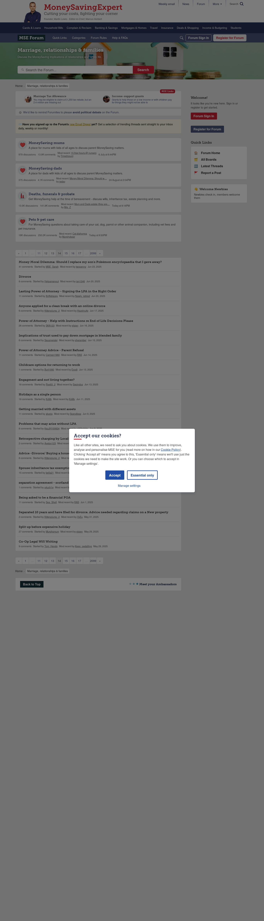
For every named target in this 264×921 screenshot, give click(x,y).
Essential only (142, 475)
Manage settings (129, 485)
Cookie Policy (170, 449)
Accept (115, 475)
